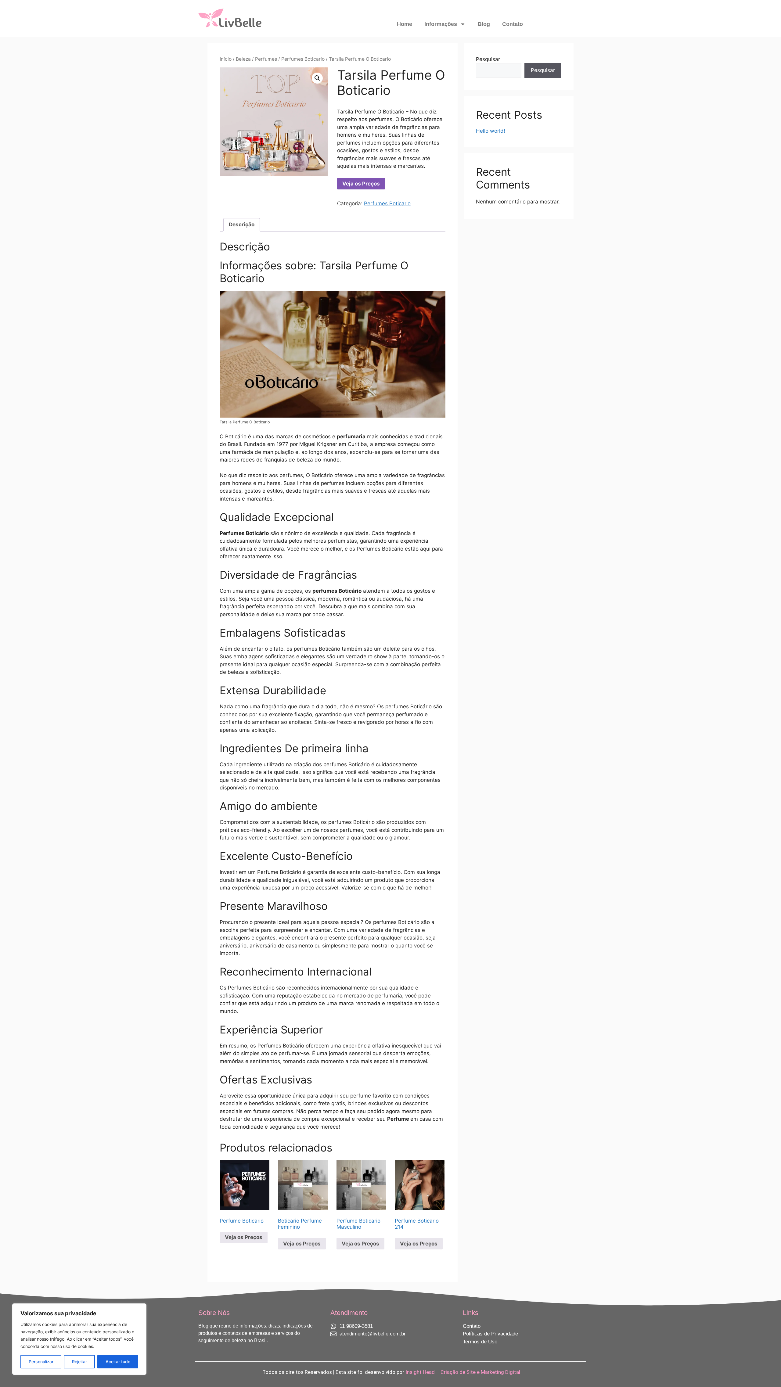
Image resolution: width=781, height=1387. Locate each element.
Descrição (241, 224)
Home (404, 24)
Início (226, 59)
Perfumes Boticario (303, 59)
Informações (440, 24)
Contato (512, 24)
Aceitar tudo (118, 1361)
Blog (484, 24)
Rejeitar (79, 1361)
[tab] (241, 225)
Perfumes (266, 59)
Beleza (243, 59)
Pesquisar (488, 59)
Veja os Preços (361, 184)
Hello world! (490, 131)
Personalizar (41, 1361)
